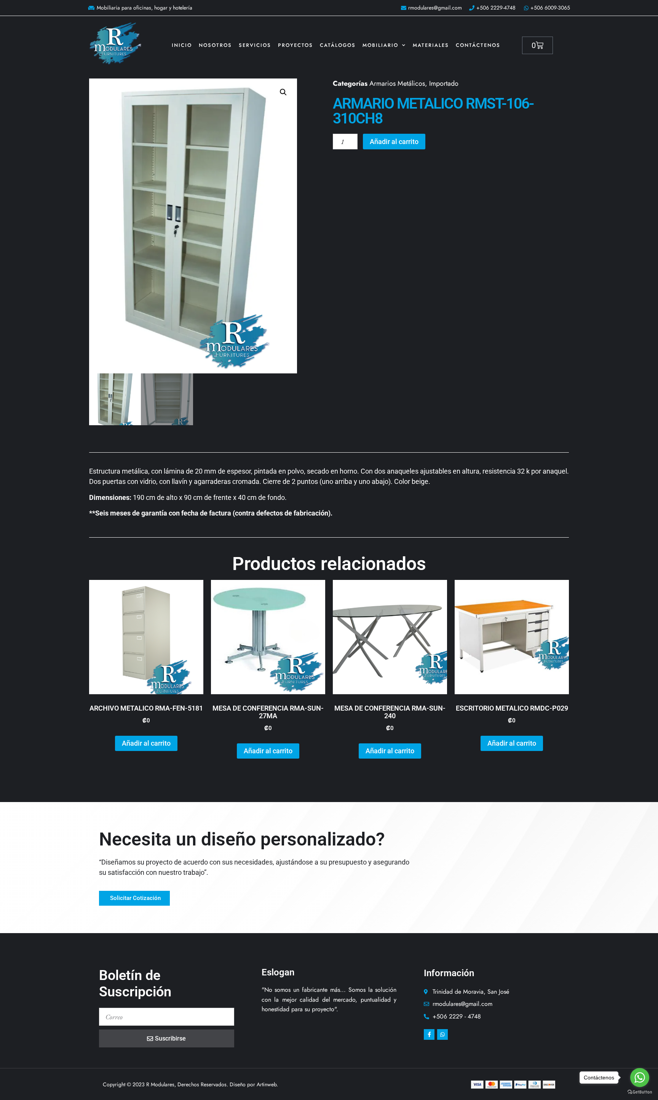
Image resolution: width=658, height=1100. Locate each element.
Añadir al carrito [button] (146, 743)
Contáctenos (478, 45)
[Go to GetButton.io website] (640, 1092)
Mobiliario (380, 45)
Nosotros (215, 45)
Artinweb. (267, 1084)
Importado (443, 83)
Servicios (255, 45)
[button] (283, 92)
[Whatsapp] (442, 1034)
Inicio (182, 45)
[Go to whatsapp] (639, 1077)
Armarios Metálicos (397, 83)
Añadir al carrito (394, 142)
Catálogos (338, 45)
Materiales (431, 45)
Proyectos (295, 45)
